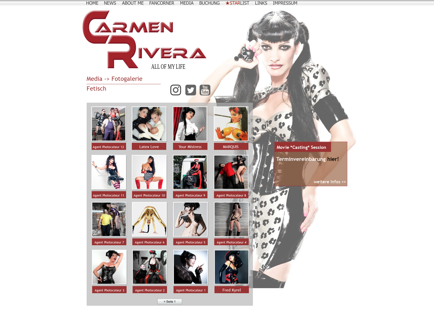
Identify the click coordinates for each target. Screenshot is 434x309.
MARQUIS (231, 146)
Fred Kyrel (232, 290)
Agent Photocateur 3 (109, 290)
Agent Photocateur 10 (149, 195)
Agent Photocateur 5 (190, 242)
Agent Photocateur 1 (191, 290)
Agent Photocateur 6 (150, 242)
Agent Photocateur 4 (231, 242)
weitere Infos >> (330, 181)
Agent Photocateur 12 (108, 147)
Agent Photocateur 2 (150, 290)
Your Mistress (190, 146)
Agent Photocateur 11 (108, 195)
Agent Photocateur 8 (231, 195)
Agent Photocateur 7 (109, 242)
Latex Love (149, 146)
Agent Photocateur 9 (190, 195)
